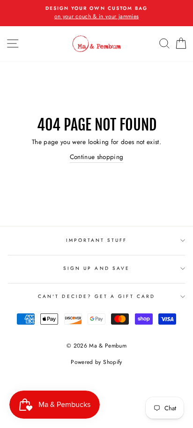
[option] (96, 13)
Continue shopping (97, 156)
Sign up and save (96, 268)
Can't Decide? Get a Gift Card (96, 296)
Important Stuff (96, 240)
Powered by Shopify (96, 362)
